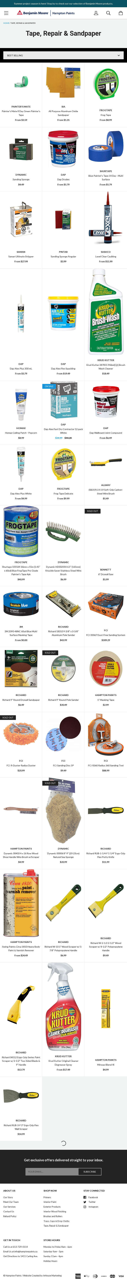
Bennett (105, 569)
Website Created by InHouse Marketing (42, 1275)
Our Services (9, 1206)
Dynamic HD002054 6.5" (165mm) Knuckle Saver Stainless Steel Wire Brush (63, 570)
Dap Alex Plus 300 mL (21, 368)
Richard (63, 626)
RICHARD (106, 848)
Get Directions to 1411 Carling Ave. (20, 1256)
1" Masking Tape (105, 699)
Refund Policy (9, 1216)
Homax (21, 428)
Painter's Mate (21, 106)
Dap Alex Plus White (21, 493)
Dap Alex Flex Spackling (63, 368)
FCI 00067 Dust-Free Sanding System (105, 635)
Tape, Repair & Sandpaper (56, 1225)
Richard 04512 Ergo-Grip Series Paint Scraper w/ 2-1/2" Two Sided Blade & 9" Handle (21, 1061)
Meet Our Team (11, 1202)
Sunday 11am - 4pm (53, 1256)
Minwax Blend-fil (105, 1064)
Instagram (93, 1206)
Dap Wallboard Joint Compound (106, 432)
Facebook (93, 1197)
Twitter (92, 1202)
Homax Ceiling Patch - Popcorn (21, 432)
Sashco (106, 251)
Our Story (8, 1197)
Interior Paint (49, 1202)
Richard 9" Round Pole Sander (63, 699)
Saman (21, 251)
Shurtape (106, 171)
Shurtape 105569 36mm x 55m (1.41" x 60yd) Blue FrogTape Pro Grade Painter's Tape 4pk (21, 570)
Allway (105, 485)
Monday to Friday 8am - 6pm (57, 1247)
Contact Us (8, 1211)
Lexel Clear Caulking (105, 256)
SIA (63, 106)
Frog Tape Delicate (63, 493)
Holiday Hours (50, 1261)
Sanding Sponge (21, 179)
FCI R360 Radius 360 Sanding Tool (106, 765)
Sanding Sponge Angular (63, 256)
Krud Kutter (106, 360)
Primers (47, 1197)
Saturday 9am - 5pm (53, 1251)
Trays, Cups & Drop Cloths (56, 1221)
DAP (63, 174)
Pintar (63, 251)
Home (6, 23)
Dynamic (21, 174)
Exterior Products (52, 1206)
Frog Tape (106, 115)
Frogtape (106, 110)
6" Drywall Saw (105, 574)
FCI (106, 630)
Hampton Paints (105, 695)
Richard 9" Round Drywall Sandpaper (21, 699)
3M (21, 626)
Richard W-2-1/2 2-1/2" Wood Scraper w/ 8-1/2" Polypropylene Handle (106, 947)
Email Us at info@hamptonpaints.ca (20, 1251)
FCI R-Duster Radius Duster (21, 765)
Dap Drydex (63, 179)
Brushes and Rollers (52, 1216)
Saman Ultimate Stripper (21, 256)
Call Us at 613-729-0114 (15, 1247)
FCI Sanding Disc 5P (63, 765)
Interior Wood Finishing (54, 1211)
